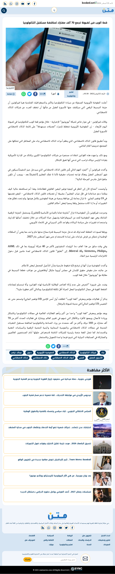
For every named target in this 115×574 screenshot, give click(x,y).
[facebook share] (35, 94)
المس (81, 358)
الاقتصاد (32, 535)
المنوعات (106, 544)
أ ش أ (53, 93)
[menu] (54, 10)
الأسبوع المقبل (96, 358)
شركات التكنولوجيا (88, 353)
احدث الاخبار (105, 535)
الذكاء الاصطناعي (67, 353)
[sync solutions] (76, 570)
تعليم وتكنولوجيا (71, 93)
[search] (4, 10)
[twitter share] (29, 94)
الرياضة (70, 535)
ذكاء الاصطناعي (40, 358)
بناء (102, 353)
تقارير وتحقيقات (104, 540)
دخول (29, 353)
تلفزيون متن (86, 535)
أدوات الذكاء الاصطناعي (63, 358)
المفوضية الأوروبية (45, 353)
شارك (41, 93)
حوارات (51, 544)
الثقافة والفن (48, 540)
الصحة (89, 544)
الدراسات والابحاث (84, 540)
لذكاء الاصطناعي (20, 358)
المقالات (69, 540)
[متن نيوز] (108, 10)
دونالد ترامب (16, 353)
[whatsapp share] (23, 94)
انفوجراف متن (30, 540)
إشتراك (27, 559)
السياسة (50, 535)
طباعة (9, 94)
